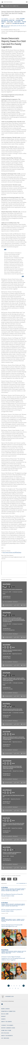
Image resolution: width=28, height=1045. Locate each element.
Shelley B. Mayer (7, 658)
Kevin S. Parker (6, 803)
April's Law (8, 953)
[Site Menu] (26, 2)
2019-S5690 (6, 847)
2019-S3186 (6, 673)
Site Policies (5, 1033)
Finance (5, 625)
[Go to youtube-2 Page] (2, 1004)
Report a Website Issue (8, 1027)
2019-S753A (7, 612)
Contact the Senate (7, 1025)
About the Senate (6, 1021)
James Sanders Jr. (7, 860)
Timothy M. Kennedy (8, 688)
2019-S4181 (6, 818)
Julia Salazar (6, 832)
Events (3, 1019)
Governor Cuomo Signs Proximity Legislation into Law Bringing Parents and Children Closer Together (13, 958)
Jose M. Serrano (6, 775)
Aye (18, 605)
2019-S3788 (6, 732)
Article (3, 918)
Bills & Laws (4, 1013)
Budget (3, 1016)
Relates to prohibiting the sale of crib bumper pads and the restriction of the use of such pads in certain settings (14, 738)
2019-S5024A (7, 790)
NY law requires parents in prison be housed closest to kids (11, 910)
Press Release (4, 950)
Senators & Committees (8, 1011)
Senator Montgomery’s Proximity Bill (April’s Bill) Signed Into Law (11, 925)
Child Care (10, 21)
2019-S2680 (6, 645)
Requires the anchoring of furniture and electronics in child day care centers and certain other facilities (12, 767)
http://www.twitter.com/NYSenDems (12, 552)
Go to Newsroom (21, 883)
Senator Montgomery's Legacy (8, 919)
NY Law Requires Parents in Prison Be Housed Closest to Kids (12, 895)
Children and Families (18, 23)
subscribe (8, 605)
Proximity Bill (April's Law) (12, 890)
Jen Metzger (6, 716)
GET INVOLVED (5, 1038)
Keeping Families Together (7, 904)
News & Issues (5, 1008)
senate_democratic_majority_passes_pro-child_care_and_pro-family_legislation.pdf (13, 26)
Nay (24, 605)
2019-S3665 (6, 584)
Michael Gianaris (7, 597)
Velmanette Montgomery (9, 630)
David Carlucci (6, 746)
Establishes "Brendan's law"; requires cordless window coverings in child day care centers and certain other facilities (14, 679)
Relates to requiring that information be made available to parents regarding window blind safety (13, 824)
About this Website (7, 1035)
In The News (4, 887)
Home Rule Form (6, 1030)
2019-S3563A (7, 761)
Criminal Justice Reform (7, 905)
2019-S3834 (6, 704)
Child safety (17, 21)
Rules (4, 593)
